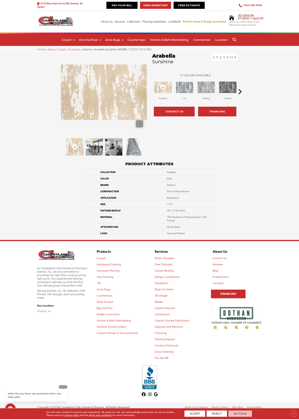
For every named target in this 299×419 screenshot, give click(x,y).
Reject (217, 413)
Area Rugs (112, 40)
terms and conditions (100, 415)
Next (145, 145)
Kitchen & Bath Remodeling (169, 40)
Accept (195, 413)
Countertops (136, 40)
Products (74, 49)
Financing (217, 111)
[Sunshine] (163, 87)
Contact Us (174, 111)
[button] (73, 40)
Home (41, 49)
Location (221, 40)
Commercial (201, 40)
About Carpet (57, 49)
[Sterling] (206, 87)
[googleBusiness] (155, 394)
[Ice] (184, 87)
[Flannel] (227, 87)
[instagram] (149, 394)
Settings (240, 413)
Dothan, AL (44, 311)
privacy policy (72, 415)
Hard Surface (88, 40)
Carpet (66, 40)
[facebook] (143, 394)
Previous (62, 145)
